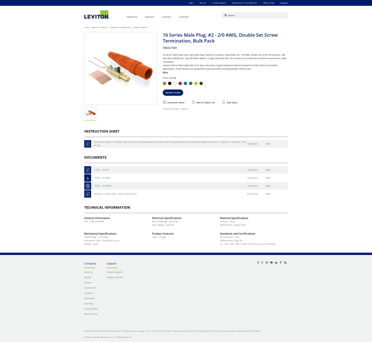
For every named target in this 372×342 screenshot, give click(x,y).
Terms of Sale (164, 331)
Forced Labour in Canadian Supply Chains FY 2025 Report (237, 331)
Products (95, 27)
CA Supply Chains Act (204, 331)
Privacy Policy (177, 331)
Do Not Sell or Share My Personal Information (102, 331)
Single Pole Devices (140, 27)
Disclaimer (189, 331)
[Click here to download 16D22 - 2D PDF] (87, 170)
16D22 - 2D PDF (101, 169)
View (268, 143)
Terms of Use (151, 331)
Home (87, 27)
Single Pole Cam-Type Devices (120, 27)
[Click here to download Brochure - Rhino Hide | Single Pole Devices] (87, 194)
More (165, 72)
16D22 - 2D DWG (102, 177)
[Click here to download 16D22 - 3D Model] (87, 186)
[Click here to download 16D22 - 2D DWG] (87, 178)
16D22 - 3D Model (102, 185)
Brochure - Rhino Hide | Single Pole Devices (115, 193)
